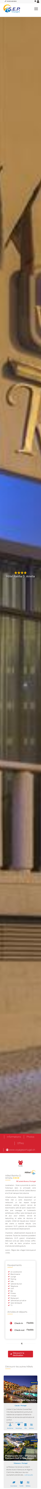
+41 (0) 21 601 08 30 (11, 1)
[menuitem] (35, 8)
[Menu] (35, 8)
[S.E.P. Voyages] (17, 8)
